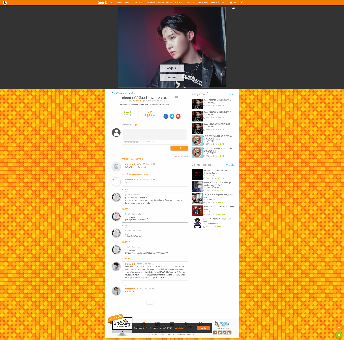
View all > (230, 94)
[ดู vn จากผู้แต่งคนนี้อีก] (150, 302)
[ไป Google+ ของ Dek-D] (224, 332)
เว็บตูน (127, 2)
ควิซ (135, 2)
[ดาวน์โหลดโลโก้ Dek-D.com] (120, 325)
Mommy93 (126, 259)
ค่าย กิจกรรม (151, 2)
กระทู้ (112, 2)
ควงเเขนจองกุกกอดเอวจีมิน (132, 159)
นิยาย (119, 2)
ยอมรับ (203, 328)
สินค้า (224, 2)
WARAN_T (126, 190)
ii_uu (124, 283)
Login (179, 148)
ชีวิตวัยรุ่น (179, 2)
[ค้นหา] (242, 2)
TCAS (141, 2)
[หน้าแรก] (102, 2)
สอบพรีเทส (190, 2)
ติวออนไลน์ (215, 2)
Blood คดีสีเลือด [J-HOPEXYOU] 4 (146, 98)
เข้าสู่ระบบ (233, 5)
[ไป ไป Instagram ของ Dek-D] (229, 332)
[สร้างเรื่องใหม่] (339, 327)
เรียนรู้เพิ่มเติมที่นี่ (179, 328)
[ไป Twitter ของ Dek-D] (220, 332)
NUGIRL (169, 2)
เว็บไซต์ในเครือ (223, 329)
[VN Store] (339, 335)
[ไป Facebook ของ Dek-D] (215, 332)
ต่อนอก (161, 2)
